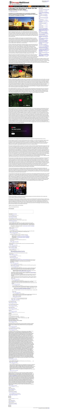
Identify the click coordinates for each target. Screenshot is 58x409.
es (46, 1)
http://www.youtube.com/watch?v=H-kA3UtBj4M (23, 236)
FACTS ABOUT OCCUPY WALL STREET (44, 9)
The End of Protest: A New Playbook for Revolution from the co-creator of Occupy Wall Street (44, 13)
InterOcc (38, 6)
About (26, 6)
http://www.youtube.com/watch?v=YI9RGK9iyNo (23, 237)
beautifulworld (16, 280)
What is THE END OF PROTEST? (43, 32)
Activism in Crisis (41, 27)
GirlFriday (13, 393)
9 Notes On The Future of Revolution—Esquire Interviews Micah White (43, 41)
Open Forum (15, 6)
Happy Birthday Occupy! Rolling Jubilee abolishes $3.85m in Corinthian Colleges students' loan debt (44, 55)
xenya (12, 303)
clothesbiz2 (13, 398)
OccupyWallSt (45, 11)
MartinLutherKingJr (47, 46)
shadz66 (14, 233)
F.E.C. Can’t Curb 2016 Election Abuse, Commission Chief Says (44, 34)
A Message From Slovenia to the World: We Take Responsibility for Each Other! (23, 9)
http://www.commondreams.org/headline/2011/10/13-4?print (23, 288)
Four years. (40, 24)
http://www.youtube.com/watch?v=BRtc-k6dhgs (23, 259)
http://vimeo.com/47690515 (24, 235)
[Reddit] (46, 6)
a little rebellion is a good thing (42, 44)
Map (35, 6)
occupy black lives (41, 19)
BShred (14, 363)
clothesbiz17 (13, 386)
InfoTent (20, 6)
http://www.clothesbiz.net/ (12, 389)
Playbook (23, 6)
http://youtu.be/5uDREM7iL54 (13, 375)
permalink (17, 232)
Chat (32, 6)
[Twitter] (45, 6)
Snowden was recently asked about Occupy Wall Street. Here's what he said (44, 47)
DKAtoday (13, 312)
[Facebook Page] (47, 6)
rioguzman (13, 215)
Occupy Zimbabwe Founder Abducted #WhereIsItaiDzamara (43, 39)
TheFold (13, 322)
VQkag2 (13, 309)
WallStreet (20, 2)
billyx (12, 218)
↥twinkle (11, 232)
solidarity (11, 11)
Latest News (11, 6)
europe (14, 11)
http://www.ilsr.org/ (33, 272)
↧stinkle (13, 232)
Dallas (39, 16)
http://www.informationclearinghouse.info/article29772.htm (18, 251)
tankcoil (13, 306)
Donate (30, 6)
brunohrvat (13, 330)
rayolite (13, 242)
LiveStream (42, 6)
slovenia (16, 11)
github (48, 408)
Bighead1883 (13, 327)
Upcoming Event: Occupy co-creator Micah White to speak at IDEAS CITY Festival (43, 37)
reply (14, 232)
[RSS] (48, 6)
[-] (9, 242)
